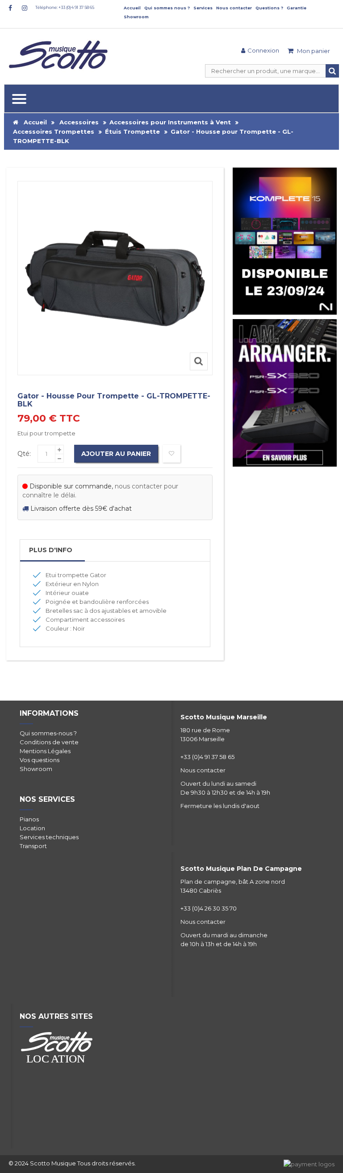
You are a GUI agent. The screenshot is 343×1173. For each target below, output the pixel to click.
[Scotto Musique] (59, 56)
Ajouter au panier (116, 454)
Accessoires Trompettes (53, 131)
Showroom (136, 16)
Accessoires (79, 122)
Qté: (24, 454)
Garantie (296, 7)
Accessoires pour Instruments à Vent (170, 122)
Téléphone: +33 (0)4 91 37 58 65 (64, 7)
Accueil (132, 7)
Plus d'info (50, 550)
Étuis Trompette (132, 131)
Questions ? (269, 7)
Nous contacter (234, 7)
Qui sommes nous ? (167, 7)
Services (203, 7)
